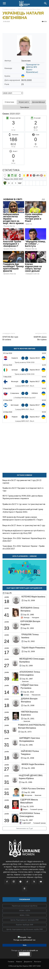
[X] (16, 27)
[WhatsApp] (28, 27)
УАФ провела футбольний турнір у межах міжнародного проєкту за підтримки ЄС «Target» (23, 518)
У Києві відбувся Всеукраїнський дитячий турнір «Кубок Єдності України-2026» (23, 510)
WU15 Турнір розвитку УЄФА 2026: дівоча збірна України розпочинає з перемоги (23, 497)
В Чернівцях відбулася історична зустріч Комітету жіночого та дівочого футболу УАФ (24, 532)
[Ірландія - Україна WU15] (24, 370)
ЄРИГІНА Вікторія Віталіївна (10, 338)
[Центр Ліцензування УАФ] (24, 920)
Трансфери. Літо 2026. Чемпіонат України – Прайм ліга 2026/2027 (23, 547)
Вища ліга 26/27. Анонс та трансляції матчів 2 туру (24, 525)
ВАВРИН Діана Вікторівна (40, 338)
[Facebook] (5, 27)
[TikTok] (27, 881)
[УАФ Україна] (24, 906)
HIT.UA (21, 953)
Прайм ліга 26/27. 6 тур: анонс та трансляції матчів (24, 504)
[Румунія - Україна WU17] (24, 417)
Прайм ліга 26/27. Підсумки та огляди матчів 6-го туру (23, 489)
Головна (11, 961)
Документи (28, 961)
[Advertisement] (24, 302)
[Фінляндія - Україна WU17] (24, 381)
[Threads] (24, 888)
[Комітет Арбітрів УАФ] (24, 924)
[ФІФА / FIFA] (24, 915)
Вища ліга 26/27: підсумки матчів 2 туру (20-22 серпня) (22, 481)
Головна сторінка (9, 9)
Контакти (37, 961)
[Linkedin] (33, 27)
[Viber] (22, 27)
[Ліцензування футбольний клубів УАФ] (24, 929)
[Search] (45, 3)
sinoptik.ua (33, 950)
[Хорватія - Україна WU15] (24, 358)
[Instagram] (13, 881)
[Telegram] (10, 27)
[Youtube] (40, 881)
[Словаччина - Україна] (24, 393)
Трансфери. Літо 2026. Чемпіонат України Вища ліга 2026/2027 (24, 539)
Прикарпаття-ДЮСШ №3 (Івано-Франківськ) (33, 68)
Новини (19, 961)
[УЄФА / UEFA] (24, 910)
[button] (4, 3)
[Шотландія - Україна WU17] (24, 405)
